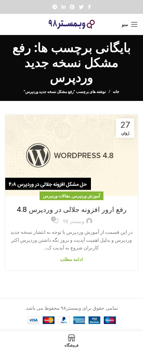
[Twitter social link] (81, 6)
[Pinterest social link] (72, 6)
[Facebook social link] (89, 6)
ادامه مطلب (71, 259)
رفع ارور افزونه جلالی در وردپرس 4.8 (72, 209)
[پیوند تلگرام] (54, 6)
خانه (116, 91)
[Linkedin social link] (63, 6)
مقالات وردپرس (56, 195)
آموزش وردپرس (86, 195)
